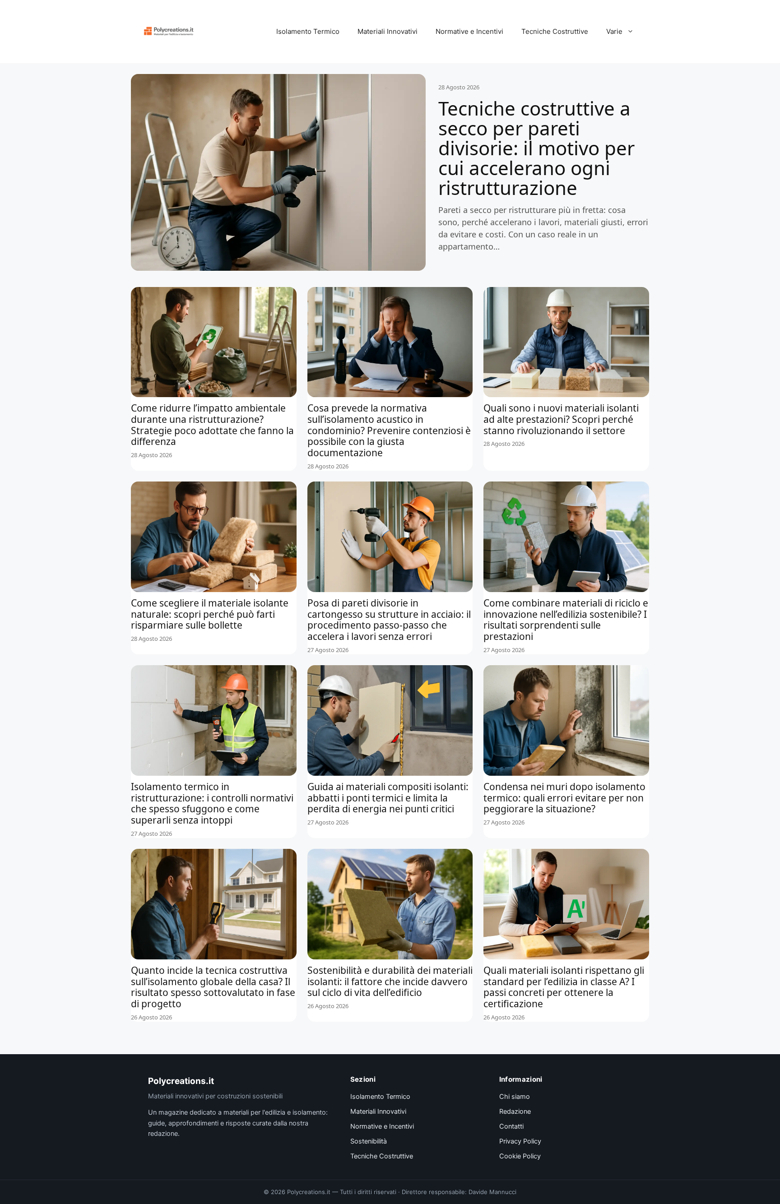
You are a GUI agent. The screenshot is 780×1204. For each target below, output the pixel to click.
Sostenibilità (368, 1141)
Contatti (511, 1126)
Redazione (515, 1111)
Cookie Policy (520, 1156)
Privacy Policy (520, 1141)
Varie (614, 31)
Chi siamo (514, 1097)
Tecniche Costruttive (554, 31)
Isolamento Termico (307, 31)
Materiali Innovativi (388, 31)
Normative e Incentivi (469, 31)
